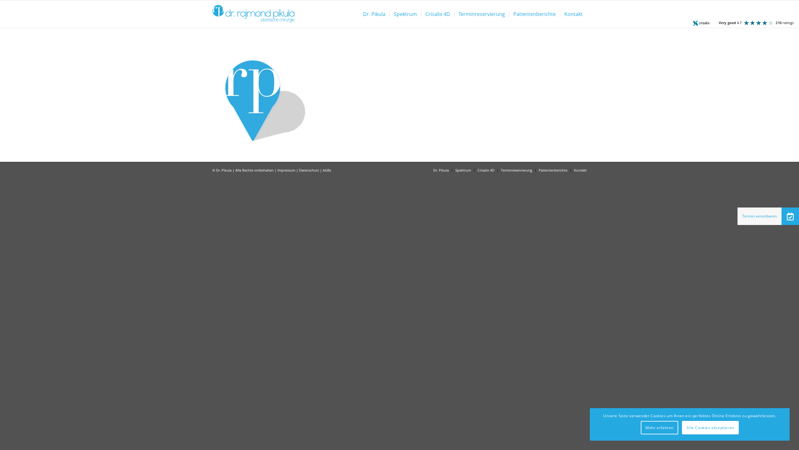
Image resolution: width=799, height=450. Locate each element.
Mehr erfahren (659, 427)
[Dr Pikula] (253, 14)
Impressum (286, 170)
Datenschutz (309, 170)
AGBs (327, 170)
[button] (790, 216)
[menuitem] (374, 14)
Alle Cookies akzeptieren (710, 427)
